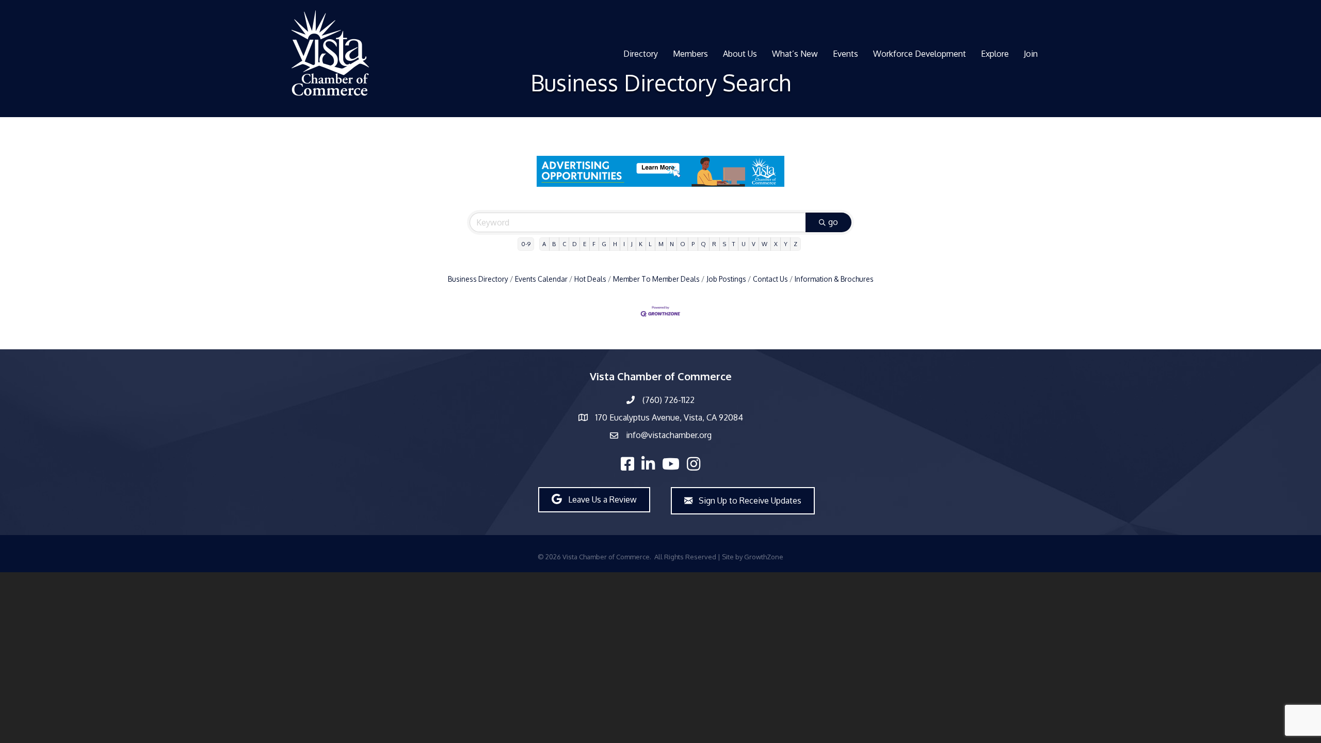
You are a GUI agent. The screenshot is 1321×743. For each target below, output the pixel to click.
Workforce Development (919, 54)
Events (845, 54)
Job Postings (726, 278)
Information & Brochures (834, 278)
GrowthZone (763, 557)
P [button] (693, 244)
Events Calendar (541, 278)
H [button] (615, 244)
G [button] (604, 244)
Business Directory (478, 278)
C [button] (564, 244)
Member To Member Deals (656, 278)
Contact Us (770, 278)
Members (690, 54)
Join (1031, 54)
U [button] (744, 244)
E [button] (584, 244)
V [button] (753, 244)
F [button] (593, 244)
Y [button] (785, 244)
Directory (640, 54)
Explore (995, 54)
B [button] (554, 244)
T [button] (733, 244)
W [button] (764, 244)
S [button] (724, 244)
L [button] (650, 244)
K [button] (640, 244)
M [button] (661, 244)
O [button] (682, 244)
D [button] (574, 244)
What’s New (795, 54)
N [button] (672, 244)
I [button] (624, 244)
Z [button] (795, 244)
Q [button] (703, 244)
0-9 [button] (525, 244)
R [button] (714, 244)
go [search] (833, 222)
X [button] (776, 244)
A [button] (544, 244)
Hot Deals (590, 278)
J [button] (632, 244)
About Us (740, 54)
